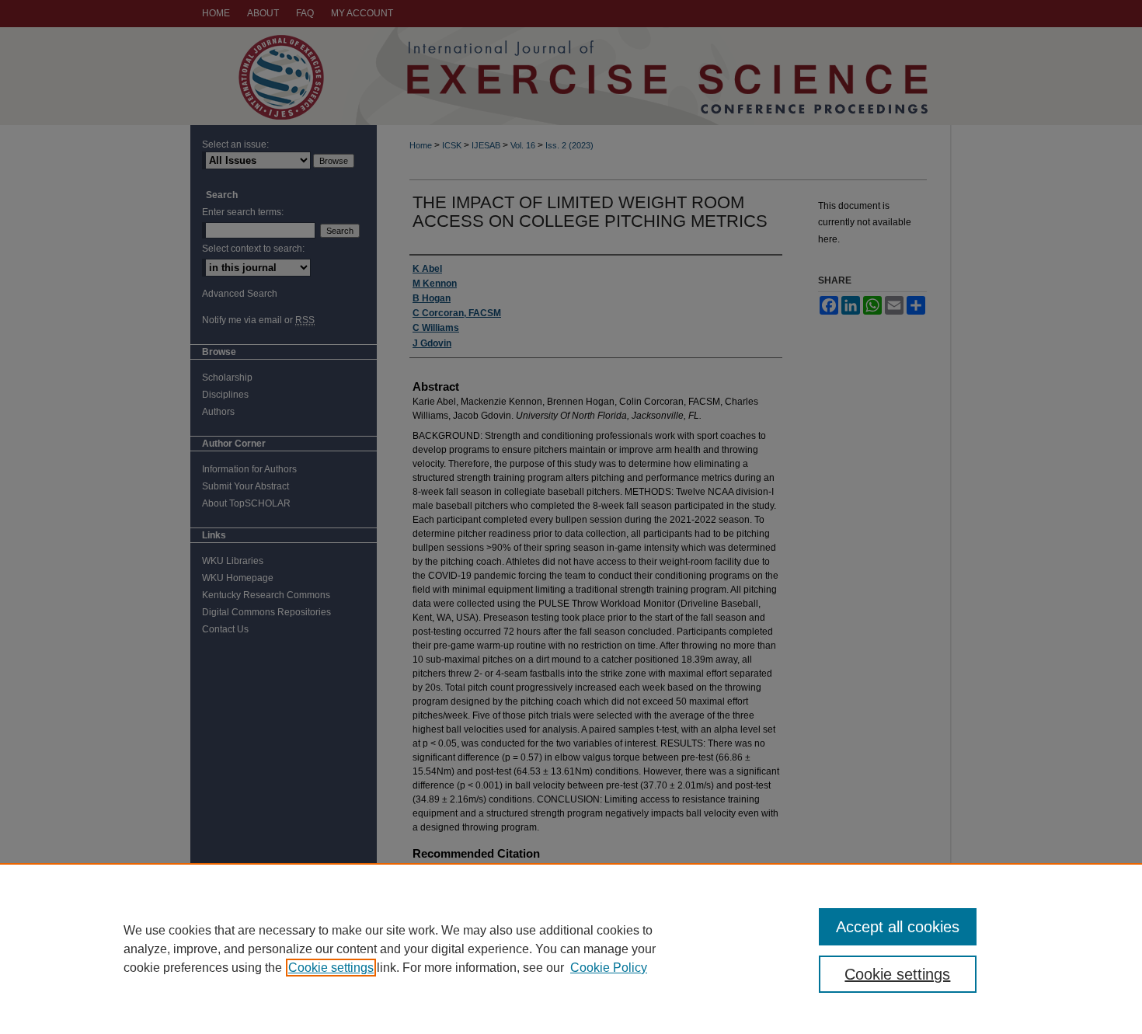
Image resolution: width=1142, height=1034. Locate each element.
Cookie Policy (608, 967)
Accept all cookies (897, 926)
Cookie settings (331, 967)
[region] (571, 948)
